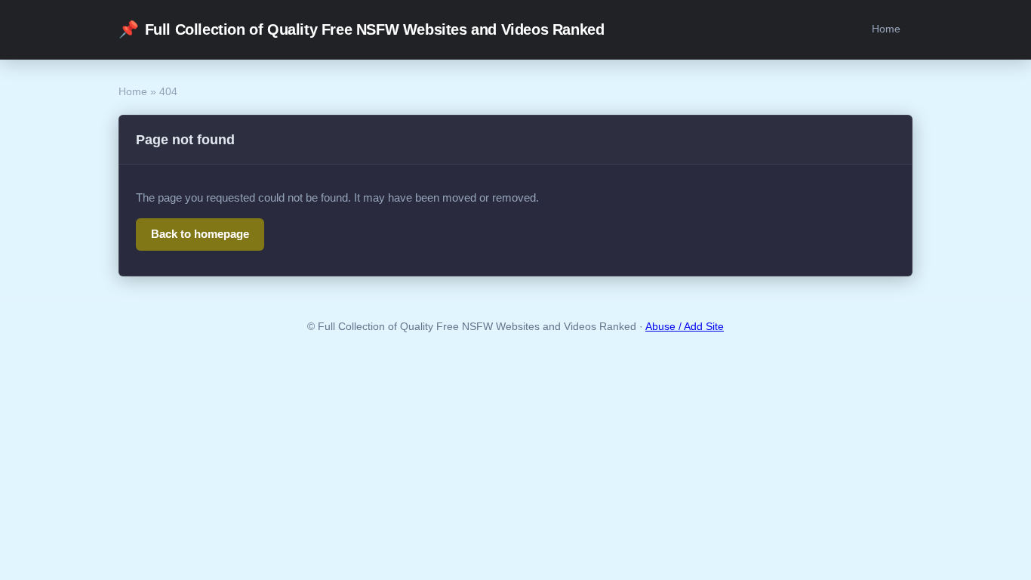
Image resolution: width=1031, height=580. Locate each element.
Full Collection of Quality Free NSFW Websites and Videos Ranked (361, 29)
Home (886, 29)
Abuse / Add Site (684, 326)
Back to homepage (200, 233)
